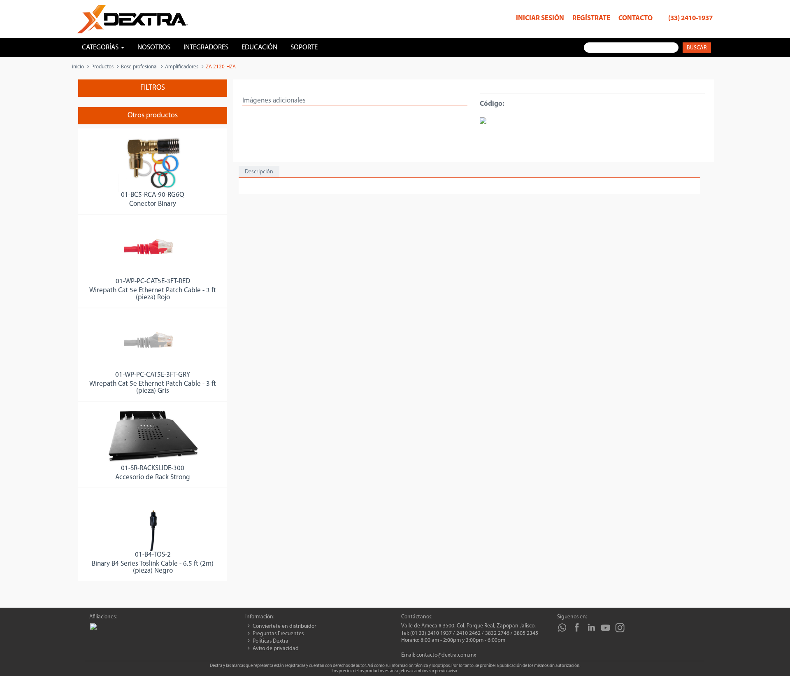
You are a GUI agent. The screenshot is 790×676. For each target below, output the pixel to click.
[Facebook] (577, 627)
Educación (259, 47)
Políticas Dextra (270, 641)
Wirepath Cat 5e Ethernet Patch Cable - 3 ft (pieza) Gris (152, 387)
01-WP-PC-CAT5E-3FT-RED (153, 281)
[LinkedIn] (591, 627)
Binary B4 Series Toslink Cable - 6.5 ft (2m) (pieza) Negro (153, 567)
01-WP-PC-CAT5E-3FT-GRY (152, 374)
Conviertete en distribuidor (284, 626)
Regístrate (591, 18)
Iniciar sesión (540, 18)
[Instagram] (620, 627)
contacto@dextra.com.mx (446, 655)
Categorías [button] (101, 47)
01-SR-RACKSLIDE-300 (152, 468)
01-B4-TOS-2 (153, 554)
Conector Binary (152, 203)
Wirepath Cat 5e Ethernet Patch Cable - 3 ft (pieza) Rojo (152, 294)
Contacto (635, 18)
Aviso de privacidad (276, 648)
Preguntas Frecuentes (278, 633)
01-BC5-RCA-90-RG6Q (152, 194)
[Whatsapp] (562, 627)
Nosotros (153, 47)
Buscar (697, 48)
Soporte (304, 47)
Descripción (259, 172)
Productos (102, 67)
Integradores (206, 47)
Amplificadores (181, 67)
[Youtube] (605, 627)
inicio (78, 67)
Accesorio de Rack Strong (152, 477)
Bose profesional (139, 67)
